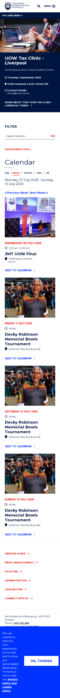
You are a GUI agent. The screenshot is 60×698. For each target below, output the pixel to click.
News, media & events (19, 562)
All (47, 172)
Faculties (11, 571)
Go (53, 136)
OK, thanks (41, 661)
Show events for (17, 149)
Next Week (38, 192)
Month (28, 172)
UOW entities (14, 589)
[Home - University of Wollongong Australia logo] (17, 6)
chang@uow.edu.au (18, 93)
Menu (47, 6)
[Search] (39, 6)
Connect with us (17, 598)
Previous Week (17, 192)
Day (7, 172)
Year (39, 172)
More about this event (28, 104)
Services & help (15, 553)
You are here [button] (11, 15)
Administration (16, 580)
